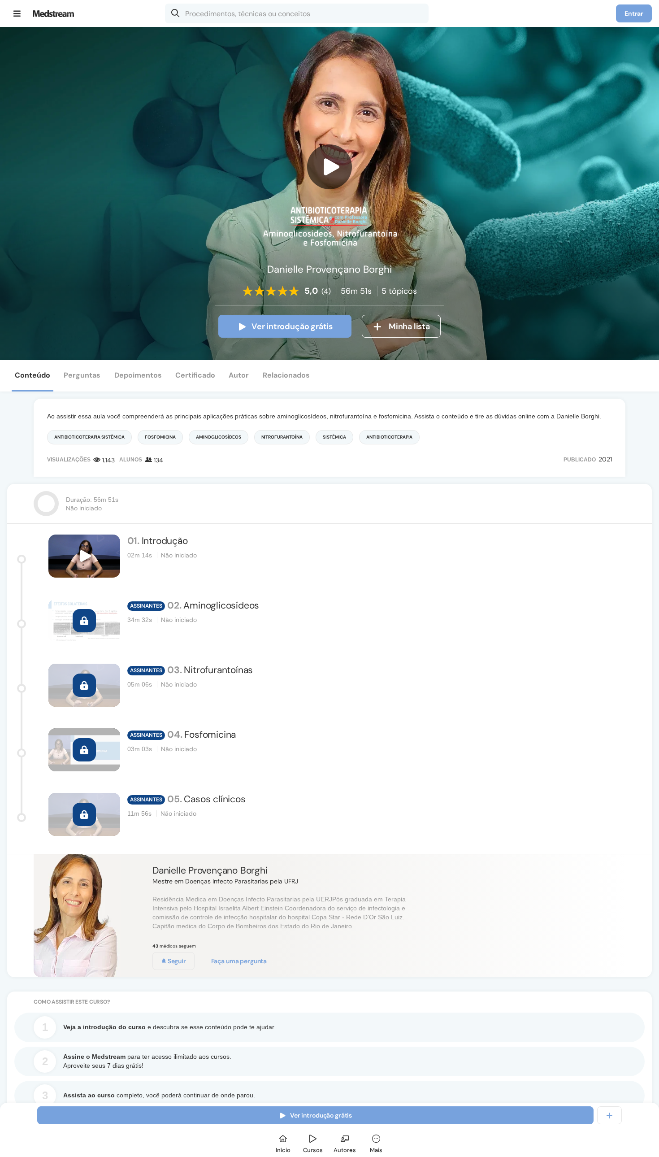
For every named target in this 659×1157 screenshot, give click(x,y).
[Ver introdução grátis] (329, 166)
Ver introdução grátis (292, 326)
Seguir (176, 961)
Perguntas (82, 375)
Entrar (633, 13)
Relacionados (286, 375)
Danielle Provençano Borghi (210, 870)
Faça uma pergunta (239, 961)
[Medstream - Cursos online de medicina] (56, 13)
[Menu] (17, 13)
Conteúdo (32, 375)
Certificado (195, 375)
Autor (239, 375)
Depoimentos (138, 375)
